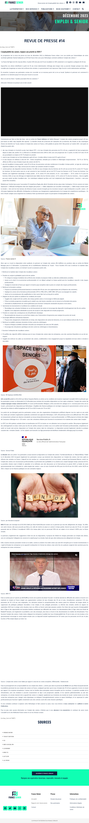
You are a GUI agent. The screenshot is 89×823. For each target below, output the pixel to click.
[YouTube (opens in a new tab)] (80, 2)
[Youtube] (15, 808)
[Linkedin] (24, 808)
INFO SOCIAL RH (8, 744)
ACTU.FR (6, 756)
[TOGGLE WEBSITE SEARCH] (83, 9)
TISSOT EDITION (8, 736)
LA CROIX (6, 760)
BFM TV (5, 752)
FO (4, 740)
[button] (44, 733)
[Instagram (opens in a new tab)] (73, 2)
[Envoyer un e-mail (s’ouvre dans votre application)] (83, 2)
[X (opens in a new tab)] (67, 2)
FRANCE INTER (8, 732)
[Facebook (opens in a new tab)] (70, 2)
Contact (33, 807)
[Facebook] (5, 808)
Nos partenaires (55, 803)
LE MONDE (6, 748)
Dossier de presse (56, 799)
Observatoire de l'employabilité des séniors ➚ (51, 3)
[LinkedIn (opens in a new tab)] (76, 2)
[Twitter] (10, 808)
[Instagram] (19, 808)
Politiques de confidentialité (78, 799)
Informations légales (76, 803)
